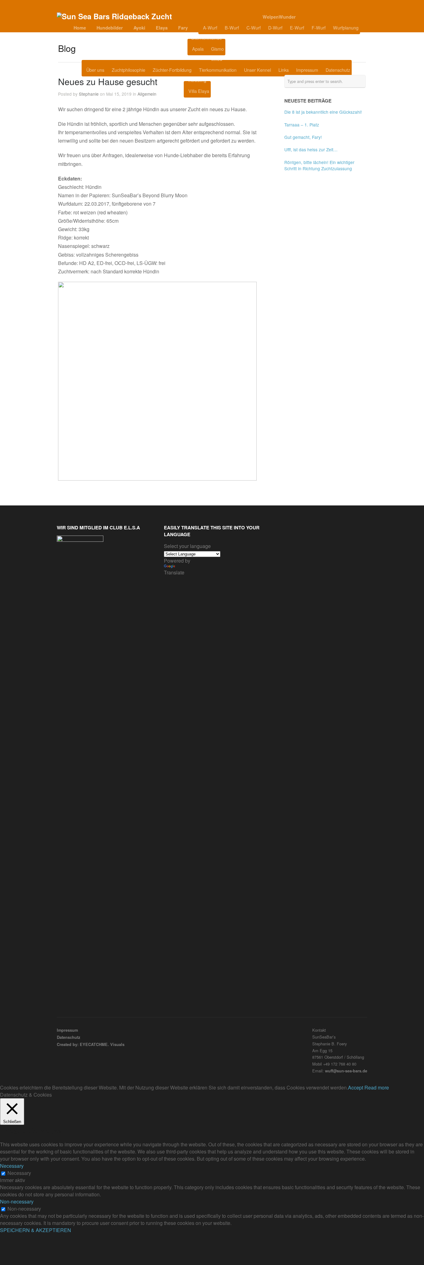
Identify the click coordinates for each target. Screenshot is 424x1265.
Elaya (162, 28)
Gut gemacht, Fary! (303, 137)
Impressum (307, 69)
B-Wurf (232, 27)
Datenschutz (338, 69)
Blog (241, 49)
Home (80, 28)
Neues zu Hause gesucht (107, 81)
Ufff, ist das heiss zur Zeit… (311, 149)
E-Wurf (297, 27)
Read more (376, 1087)
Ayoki (139, 28)
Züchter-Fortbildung (172, 69)
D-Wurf (275, 27)
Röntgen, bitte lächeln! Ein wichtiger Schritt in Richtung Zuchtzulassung (319, 165)
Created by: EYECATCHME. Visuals (90, 1044)
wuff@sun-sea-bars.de (346, 1071)
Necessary (19, 1172)
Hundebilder (110, 28)
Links (283, 69)
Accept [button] (355, 1087)
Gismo (217, 48)
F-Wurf (319, 27)
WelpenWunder (279, 17)
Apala (198, 48)
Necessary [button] (12, 1165)
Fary (183, 28)
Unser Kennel (257, 69)
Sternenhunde (206, 38)
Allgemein (147, 94)
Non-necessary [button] (17, 1201)
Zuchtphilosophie (128, 69)
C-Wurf (253, 27)
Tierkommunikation (218, 69)
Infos (216, 59)
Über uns (95, 69)
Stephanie (89, 94)
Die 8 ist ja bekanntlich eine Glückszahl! (323, 112)
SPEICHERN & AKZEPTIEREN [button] (35, 1230)
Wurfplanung (346, 27)
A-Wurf (210, 27)
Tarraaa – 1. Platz (301, 124)
